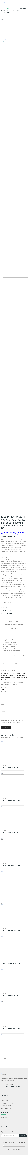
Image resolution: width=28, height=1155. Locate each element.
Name (3, 704)
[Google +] (20, 613)
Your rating (4, 687)
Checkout (3, 1122)
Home (3, 8)
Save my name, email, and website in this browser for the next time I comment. (12, 721)
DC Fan (9, 8)
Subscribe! (22, 1135)
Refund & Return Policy (7, 1103)
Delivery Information (6, 1105)
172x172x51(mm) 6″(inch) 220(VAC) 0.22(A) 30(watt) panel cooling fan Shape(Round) (26, 517)
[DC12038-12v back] (5, 40)
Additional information (13, 625)
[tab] (13, 621)
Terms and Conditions (6, 1108)
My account (4, 1117)
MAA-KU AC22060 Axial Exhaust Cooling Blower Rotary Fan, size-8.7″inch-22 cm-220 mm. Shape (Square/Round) (23, 517)
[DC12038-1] (14, 27)
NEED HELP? (9, 1084)
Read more (6, 768)
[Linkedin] (11, 1091)
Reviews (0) (13, 628)
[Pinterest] (18, 613)
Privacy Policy (4, 1100)
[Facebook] (13, 613)
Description (13, 621)
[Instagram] (8, 1091)
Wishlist (3, 1120)
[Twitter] (15, 613)
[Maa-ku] (6, 2)
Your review (5, 691)
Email (3, 711)
